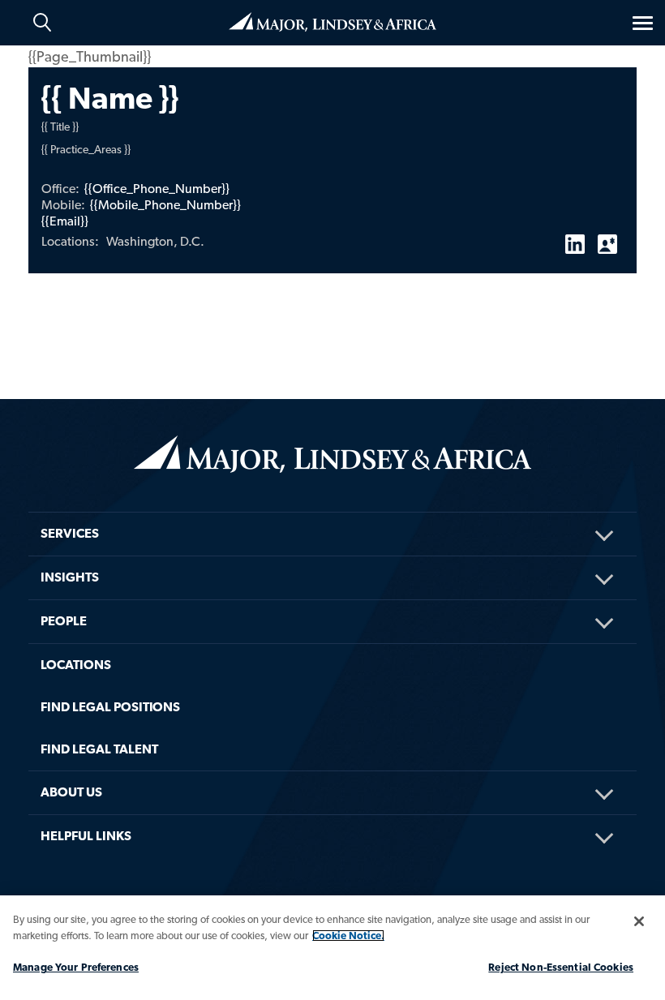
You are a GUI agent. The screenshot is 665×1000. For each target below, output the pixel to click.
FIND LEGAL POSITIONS (110, 707)
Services (70, 533)
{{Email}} (64, 221)
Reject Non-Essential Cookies (560, 967)
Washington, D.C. (155, 241)
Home (332, 20)
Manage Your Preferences (76, 967)
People (64, 621)
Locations (76, 664)
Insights (70, 577)
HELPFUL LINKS (86, 835)
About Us (71, 792)
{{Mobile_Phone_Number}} (165, 204)
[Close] (639, 921)
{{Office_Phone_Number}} (157, 188)
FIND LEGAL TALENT (99, 749)
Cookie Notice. (348, 935)
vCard (607, 237)
